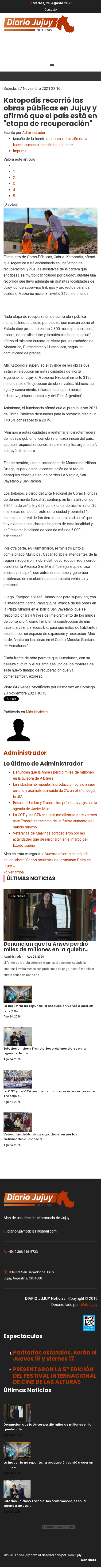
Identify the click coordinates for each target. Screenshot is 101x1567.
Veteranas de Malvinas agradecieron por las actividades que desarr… (40, 1136)
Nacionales (18, 896)
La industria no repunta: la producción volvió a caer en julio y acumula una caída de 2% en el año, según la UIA (54, 790)
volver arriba (14, 872)
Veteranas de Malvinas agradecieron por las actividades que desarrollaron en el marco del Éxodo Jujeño (50, 839)
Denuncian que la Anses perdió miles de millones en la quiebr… (46, 946)
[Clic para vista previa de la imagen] (50, 231)
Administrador (33, 132)
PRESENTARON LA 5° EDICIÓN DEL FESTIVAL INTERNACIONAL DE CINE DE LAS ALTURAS (55, 1376)
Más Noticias (37, 712)
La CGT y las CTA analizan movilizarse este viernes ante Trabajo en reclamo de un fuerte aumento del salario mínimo (55, 821)
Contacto (51, 9)
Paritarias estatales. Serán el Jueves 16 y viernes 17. (55, 1355)
